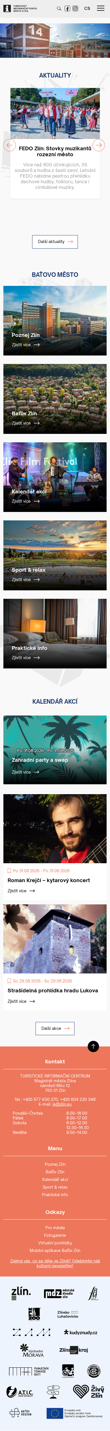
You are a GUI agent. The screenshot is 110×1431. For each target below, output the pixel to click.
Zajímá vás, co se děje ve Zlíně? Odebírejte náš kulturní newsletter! (55, 1263)
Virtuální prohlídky (55, 1242)
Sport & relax (55, 1187)
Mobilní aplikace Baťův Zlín (55, 1250)
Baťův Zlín (55, 1171)
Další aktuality (52, 241)
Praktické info (55, 1194)
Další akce (51, 1028)
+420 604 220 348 (78, 1099)
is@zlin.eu (62, 1104)
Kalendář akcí (55, 1179)
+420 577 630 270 (40, 1099)
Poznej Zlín (55, 1164)
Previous (6, 37)
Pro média (55, 1227)
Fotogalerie (55, 1235)
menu (100, 8)
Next (101, 37)
